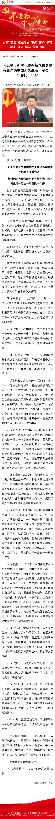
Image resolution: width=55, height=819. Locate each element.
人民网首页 (28, 2)
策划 (35, 47)
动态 (13, 47)
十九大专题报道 (31, 56)
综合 (43, 47)
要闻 (34, 42)
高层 (13, 42)
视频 (49, 42)
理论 (20, 47)
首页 (6, 42)
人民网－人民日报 (41, 85)
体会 (28, 47)
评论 (42, 42)
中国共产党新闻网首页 (44, 2)
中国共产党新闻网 (11, 56)
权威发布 (24, 42)
